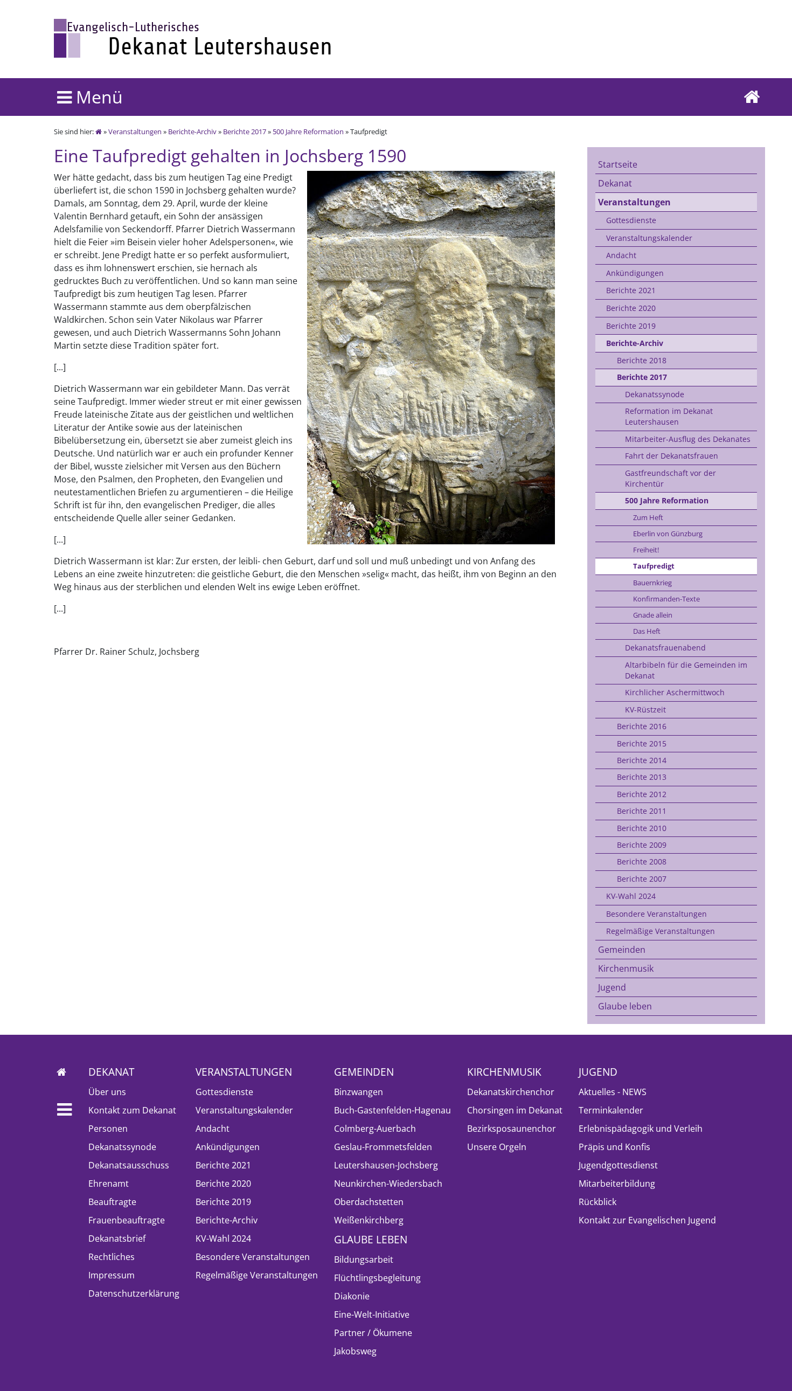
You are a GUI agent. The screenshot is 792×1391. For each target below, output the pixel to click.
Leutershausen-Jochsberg (386, 1165)
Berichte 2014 (641, 760)
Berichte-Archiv (192, 131)
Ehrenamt (108, 1183)
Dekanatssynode (654, 394)
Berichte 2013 (641, 777)
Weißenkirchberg (369, 1220)
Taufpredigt (654, 566)
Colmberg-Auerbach (375, 1128)
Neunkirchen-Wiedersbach (388, 1183)
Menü (97, 96)
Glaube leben (625, 1006)
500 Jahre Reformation (308, 131)
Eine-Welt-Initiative (371, 1314)
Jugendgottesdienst (618, 1165)
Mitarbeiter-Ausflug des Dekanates (688, 439)
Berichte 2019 (631, 326)
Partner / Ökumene (373, 1333)
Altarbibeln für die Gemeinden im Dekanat (686, 670)
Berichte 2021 (631, 290)
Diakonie (352, 1296)
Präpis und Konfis (614, 1147)
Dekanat (615, 183)
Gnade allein (652, 615)
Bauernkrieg (652, 582)
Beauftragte (112, 1202)
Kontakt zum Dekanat (132, 1110)
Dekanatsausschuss (128, 1165)
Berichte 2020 (631, 308)
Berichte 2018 (641, 360)
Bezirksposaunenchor (511, 1128)
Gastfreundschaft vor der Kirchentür (670, 478)
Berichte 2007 (641, 879)
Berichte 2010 (641, 828)
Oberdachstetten (369, 1202)
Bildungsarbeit (363, 1259)
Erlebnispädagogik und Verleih (641, 1128)
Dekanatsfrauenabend (665, 647)
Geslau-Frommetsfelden (383, 1147)
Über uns (107, 1092)
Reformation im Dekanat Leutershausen (669, 416)
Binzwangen (358, 1092)
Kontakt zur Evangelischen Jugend (647, 1220)
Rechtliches (111, 1257)
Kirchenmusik (626, 968)
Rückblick (597, 1202)
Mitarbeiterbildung (617, 1183)
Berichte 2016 (641, 726)
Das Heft (647, 631)
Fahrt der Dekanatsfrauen (671, 456)
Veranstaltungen (135, 131)
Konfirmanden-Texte (666, 599)
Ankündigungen (635, 273)
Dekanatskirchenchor (510, 1092)
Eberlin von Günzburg (668, 533)
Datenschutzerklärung (133, 1293)
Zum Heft (648, 517)
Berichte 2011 (641, 811)
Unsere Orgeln (496, 1147)
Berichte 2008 (641, 861)
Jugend (612, 987)
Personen (108, 1128)
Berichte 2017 (244, 131)
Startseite (617, 164)
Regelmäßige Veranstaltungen (660, 931)
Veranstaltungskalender (649, 238)
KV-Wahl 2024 (631, 896)
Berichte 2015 (641, 743)
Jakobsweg (355, 1351)
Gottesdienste (631, 220)
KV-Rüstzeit (645, 709)
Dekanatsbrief (116, 1238)
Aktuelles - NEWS (613, 1092)
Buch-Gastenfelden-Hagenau (392, 1110)
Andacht (621, 255)
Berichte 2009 (641, 845)
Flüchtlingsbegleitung (377, 1278)
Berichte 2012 (641, 794)
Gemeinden (621, 950)
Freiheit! (646, 550)
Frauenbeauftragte (126, 1220)
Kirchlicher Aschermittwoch (675, 692)
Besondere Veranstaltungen (656, 914)
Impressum (111, 1275)
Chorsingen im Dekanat (514, 1110)
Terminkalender (611, 1110)
